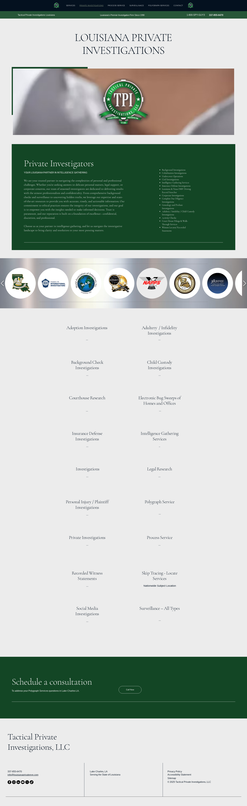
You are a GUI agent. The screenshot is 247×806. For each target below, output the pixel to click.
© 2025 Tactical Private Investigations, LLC (189, 782)
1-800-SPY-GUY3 (196, 15)
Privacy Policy (175, 771)
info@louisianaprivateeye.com (23, 775)
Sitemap (172, 778)
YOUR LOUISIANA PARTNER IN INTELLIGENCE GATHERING (55, 172)
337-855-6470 (216, 15)
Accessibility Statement (179, 774)
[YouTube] (23, 782)
